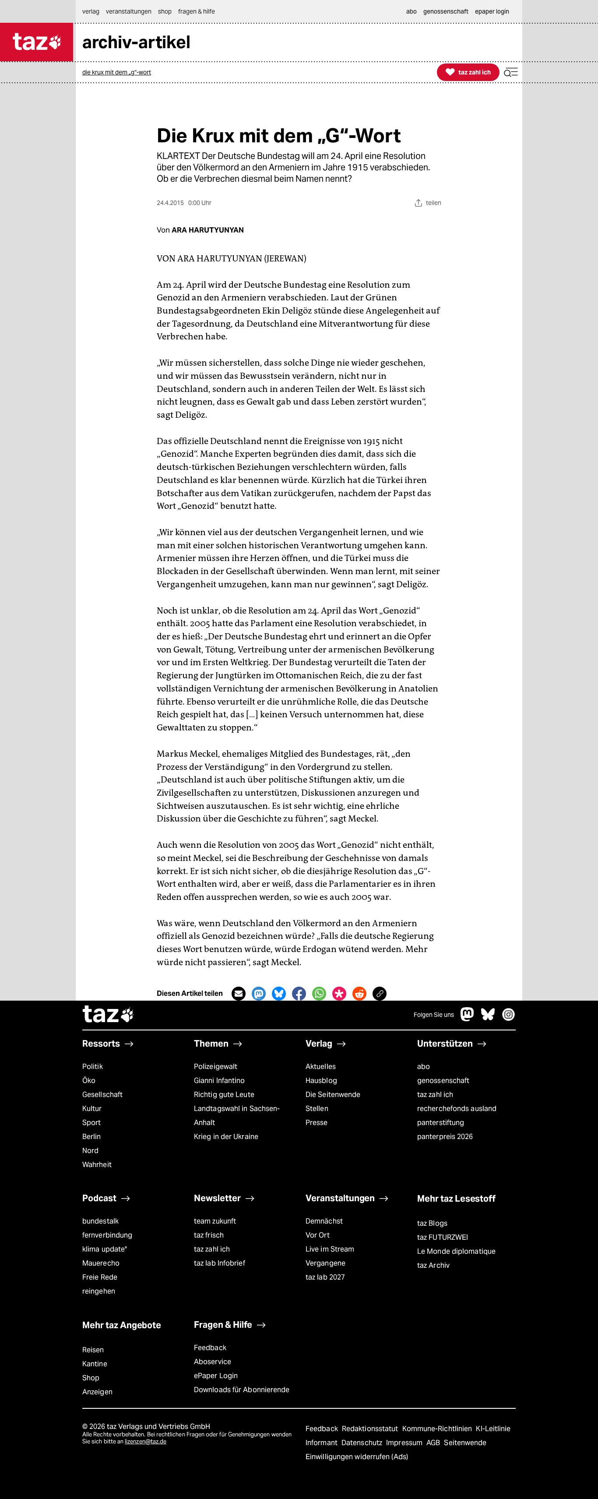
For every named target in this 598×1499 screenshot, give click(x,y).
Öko (88, 1080)
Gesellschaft (102, 1094)
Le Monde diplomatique (456, 1251)
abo (423, 1066)
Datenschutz (362, 1442)
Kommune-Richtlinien (438, 1428)
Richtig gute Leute (224, 1094)
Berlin (91, 1136)
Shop (90, 1378)
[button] (511, 72)
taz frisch (209, 1235)
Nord (90, 1150)
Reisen (93, 1349)
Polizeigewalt (215, 1066)
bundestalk (100, 1221)
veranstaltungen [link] (128, 11)
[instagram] (509, 1019)
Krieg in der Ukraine (226, 1136)
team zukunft (215, 1221)
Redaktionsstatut (371, 1428)
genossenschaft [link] (445, 11)
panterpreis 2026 (445, 1136)
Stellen (317, 1108)
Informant (322, 1442)
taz (108, 1015)
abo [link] (411, 11)
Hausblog (321, 1080)
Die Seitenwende (333, 1094)
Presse (317, 1122)
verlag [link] (90, 11)
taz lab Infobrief (219, 1263)
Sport (91, 1122)
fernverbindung (107, 1235)
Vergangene (325, 1263)
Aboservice (212, 1361)
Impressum (405, 1442)
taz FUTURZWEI (442, 1237)
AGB (434, 1442)
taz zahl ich (435, 1094)
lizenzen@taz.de (145, 1441)
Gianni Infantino (219, 1080)
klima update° (104, 1249)
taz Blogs (432, 1223)
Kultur (92, 1108)
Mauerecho (101, 1263)
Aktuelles (321, 1066)
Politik (92, 1066)
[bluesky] (488, 1019)
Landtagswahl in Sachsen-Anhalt (237, 1115)
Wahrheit (97, 1164)
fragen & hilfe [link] (196, 11)
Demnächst (324, 1221)
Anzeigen (97, 1392)
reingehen (98, 1291)
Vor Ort (318, 1235)
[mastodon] (468, 1019)
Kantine (94, 1363)
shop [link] (165, 11)
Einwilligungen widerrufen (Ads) (357, 1456)
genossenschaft (443, 1080)
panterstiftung (440, 1122)
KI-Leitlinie (493, 1428)
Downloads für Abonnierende (242, 1389)
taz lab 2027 (325, 1277)
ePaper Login (216, 1375)
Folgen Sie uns (434, 1015)
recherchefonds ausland (456, 1108)
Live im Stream (330, 1249)
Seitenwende (465, 1442)
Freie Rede (99, 1277)
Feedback (210, 1347)
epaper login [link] (492, 11)
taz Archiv (433, 1265)
